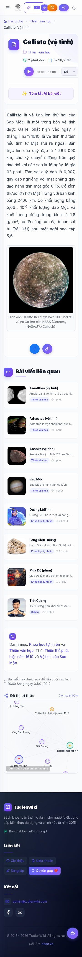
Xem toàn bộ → (68, 695)
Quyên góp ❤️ (47, 871)
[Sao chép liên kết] (47, 349)
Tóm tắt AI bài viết (41, 93)
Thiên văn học (40, 21)
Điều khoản (44, 861)
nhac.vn (47, 944)
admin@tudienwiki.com (30, 901)
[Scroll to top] (70, 949)
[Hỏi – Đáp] (52, 7)
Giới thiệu (17, 861)
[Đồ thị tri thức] (64, 7)
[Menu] (8, 8)
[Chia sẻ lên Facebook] (35, 349)
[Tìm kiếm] (44, 8)
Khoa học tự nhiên (44, 644)
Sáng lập (17, 871)
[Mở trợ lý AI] (72, 933)
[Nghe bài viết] (29, 71)
